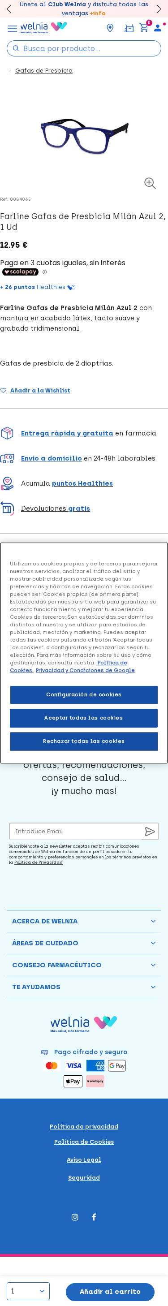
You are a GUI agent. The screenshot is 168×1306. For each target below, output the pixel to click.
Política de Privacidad (38, 862)
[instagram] (75, 1218)
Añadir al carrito (110, 1292)
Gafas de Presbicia (44, 70)
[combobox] (84, 48)
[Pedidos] (129, 27)
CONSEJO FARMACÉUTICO (57, 965)
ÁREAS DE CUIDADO (45, 943)
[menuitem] (157, 27)
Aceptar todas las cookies (83, 718)
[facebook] (94, 1218)
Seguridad (84, 1177)
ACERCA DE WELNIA (45, 921)
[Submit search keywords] (16, 48)
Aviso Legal (84, 1159)
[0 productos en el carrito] (143, 27)
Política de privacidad (84, 1126)
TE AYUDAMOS (36, 987)
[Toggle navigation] (12, 27)
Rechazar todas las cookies (84, 741)
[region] (84, 653)
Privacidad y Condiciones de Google (85, 670)
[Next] (155, 8)
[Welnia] (44, 28)
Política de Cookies (84, 1141)
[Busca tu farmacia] (110, 27)
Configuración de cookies (84, 695)
